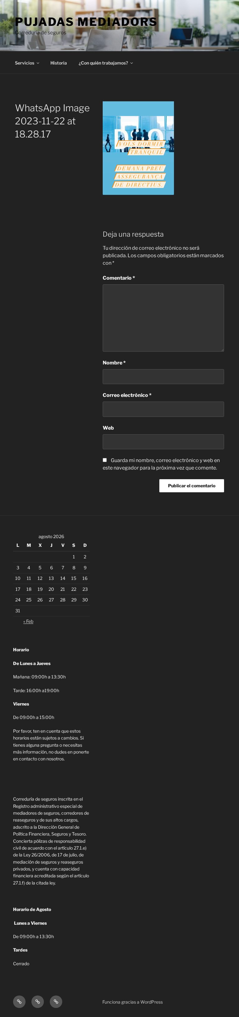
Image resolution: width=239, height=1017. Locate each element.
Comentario (119, 278)
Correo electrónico (127, 395)
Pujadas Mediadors (86, 22)
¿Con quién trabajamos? (103, 62)
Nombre (114, 363)
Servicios (24, 62)
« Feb (28, 621)
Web (108, 428)
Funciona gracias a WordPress (132, 1002)
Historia (58, 62)
